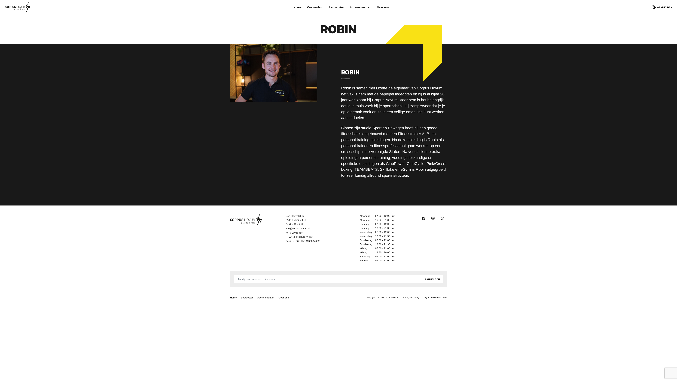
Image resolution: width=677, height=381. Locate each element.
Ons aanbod (315, 7)
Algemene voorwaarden (435, 297)
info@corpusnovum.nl (298, 228)
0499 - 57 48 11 (294, 224)
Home (297, 7)
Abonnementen (360, 7)
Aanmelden (664, 7)
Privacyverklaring (410, 297)
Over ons (383, 7)
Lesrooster (336, 7)
